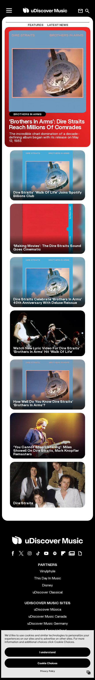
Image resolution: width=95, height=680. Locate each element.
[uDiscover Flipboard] (63, 553)
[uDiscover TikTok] (38, 553)
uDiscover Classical (48, 592)
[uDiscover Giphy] (80, 553)
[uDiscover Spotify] (55, 553)
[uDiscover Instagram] (30, 553)
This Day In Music (47, 578)
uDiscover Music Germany (47, 623)
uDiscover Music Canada (47, 616)
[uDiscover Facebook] (13, 553)
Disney (47, 585)
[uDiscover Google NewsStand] (71, 553)
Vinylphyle (47, 571)
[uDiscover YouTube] (46, 553)
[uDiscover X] (21, 553)
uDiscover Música (47, 609)
